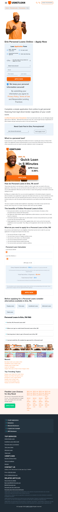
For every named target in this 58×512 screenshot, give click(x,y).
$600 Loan (35, 393)
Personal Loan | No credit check (12, 487)
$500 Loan (29, 393)
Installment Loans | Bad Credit (12, 441)
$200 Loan (35, 391)
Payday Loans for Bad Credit (11, 379)
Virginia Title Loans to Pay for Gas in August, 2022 (17, 368)
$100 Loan (29, 391)
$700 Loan (41, 393)
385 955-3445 (12, 472)
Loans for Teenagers (10, 367)
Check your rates (47, 2)
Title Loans (21, 306)
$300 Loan (41, 391)
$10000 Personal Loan (10, 485)
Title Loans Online (9, 447)
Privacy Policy (13, 96)
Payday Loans (10, 306)
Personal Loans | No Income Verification (14, 489)
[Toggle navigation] (6, 3)
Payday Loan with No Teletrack (12, 382)
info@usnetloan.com (12, 475)
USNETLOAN (29, 506)
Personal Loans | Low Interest (12, 444)
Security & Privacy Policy (10, 458)
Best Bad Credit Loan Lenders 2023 (13, 362)
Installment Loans (33, 306)
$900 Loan (29, 395)
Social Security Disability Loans (12, 381)
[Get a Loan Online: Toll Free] (39, 2)
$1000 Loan (36, 395)
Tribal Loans (10, 312)
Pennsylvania (22, 8)
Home (7, 8)
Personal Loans (14, 8)
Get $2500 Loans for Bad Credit (12, 363)
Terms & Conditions (9, 461)
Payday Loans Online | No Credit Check (14, 374)
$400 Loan (47, 391)
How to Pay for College (10, 480)
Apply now (29, 292)
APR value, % (27, 263)
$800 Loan (47, 393)
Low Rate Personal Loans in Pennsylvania (15, 118)
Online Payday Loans (10, 439)
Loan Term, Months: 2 (11, 256)
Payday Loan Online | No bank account (14, 376)
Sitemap (7, 464)
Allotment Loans (46, 306)
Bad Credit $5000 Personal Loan (13, 483)
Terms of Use (24, 96)
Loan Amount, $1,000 (11, 249)
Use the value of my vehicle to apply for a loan (20, 60)
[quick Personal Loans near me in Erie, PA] (22, 163)
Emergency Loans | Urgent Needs (13, 377)
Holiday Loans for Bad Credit (12, 365)
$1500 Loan (42, 395)
